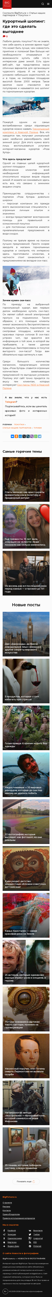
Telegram (10, 402)
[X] (24, 436)
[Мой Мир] (20, 436)
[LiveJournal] (28, 436)
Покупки (23, 15)
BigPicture (20, 13)
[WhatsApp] (35, 436)
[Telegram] (39, 436)
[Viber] (32, 436)
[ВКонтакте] (12, 436)
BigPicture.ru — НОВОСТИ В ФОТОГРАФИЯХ (24, 1258)
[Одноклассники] (16, 436)
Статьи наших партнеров (17, 428)
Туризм (38, 428)
